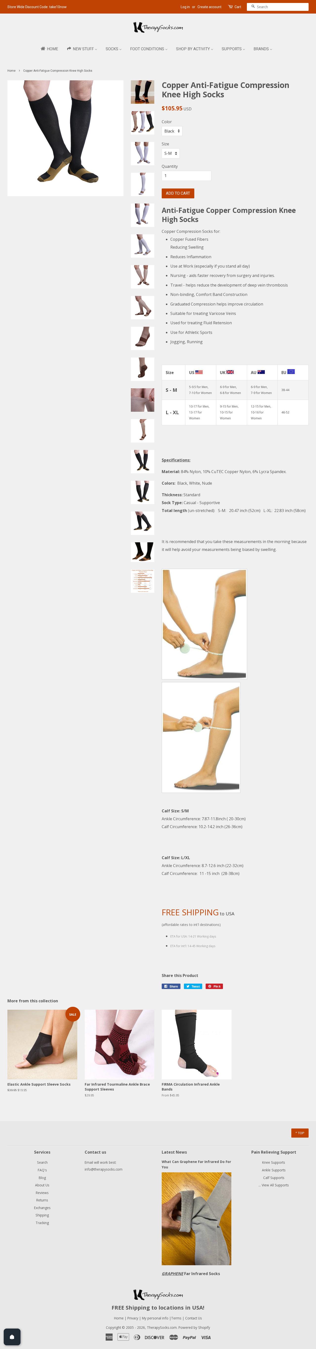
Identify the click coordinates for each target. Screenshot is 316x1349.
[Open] (12, 1337)
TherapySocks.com (162, 1327)
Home (11, 70)
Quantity (170, 166)
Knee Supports (273, 1162)
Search (42, 1162)
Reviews (42, 1192)
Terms (176, 1318)
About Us (42, 1185)
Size (165, 144)
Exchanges (42, 1207)
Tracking (42, 1222)
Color (167, 121)
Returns (42, 1200)
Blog (42, 1177)
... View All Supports (273, 1185)
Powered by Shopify (194, 1327)
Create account (209, 7)
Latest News (174, 1152)
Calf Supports (273, 1177)
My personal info (155, 1318)
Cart (238, 7)
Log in (185, 7)
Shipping (42, 1215)
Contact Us (193, 1318)
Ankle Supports (274, 1170)
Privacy (132, 1318)
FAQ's (42, 1170)
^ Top (300, 1133)
